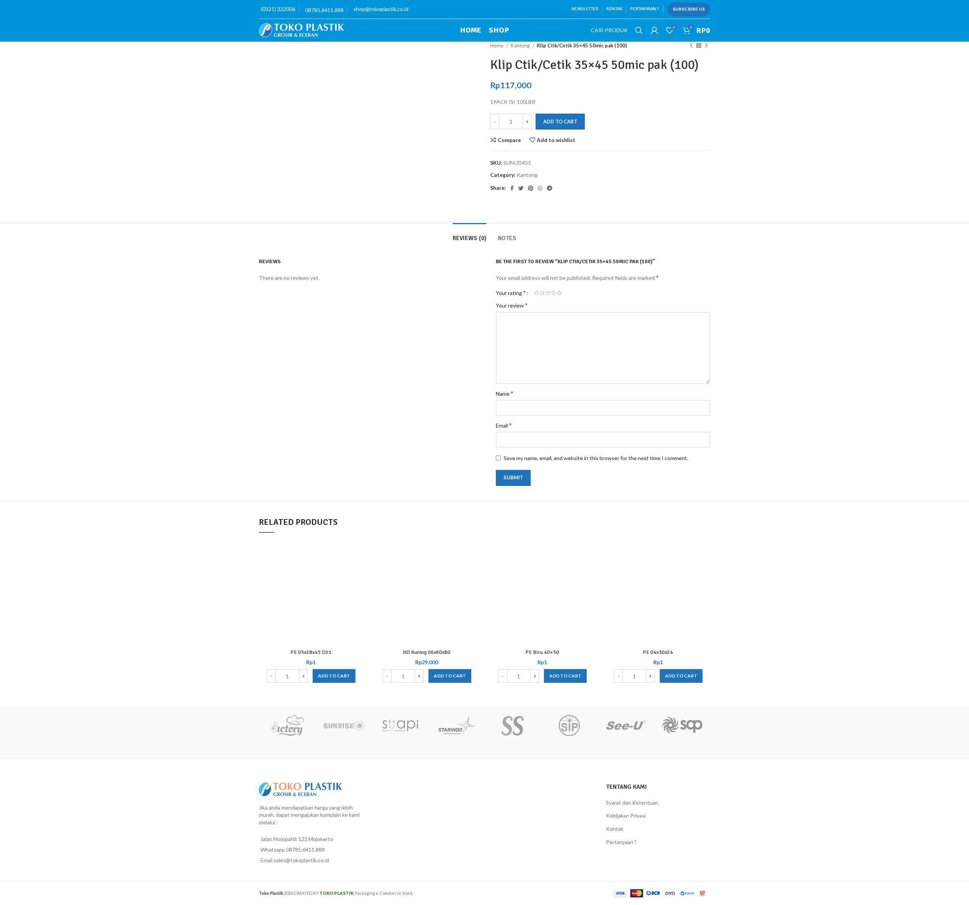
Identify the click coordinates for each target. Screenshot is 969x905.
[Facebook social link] (512, 188)
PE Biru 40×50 (542, 652)
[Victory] (287, 725)
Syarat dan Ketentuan (632, 802)
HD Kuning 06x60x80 (426, 652)
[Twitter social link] (521, 188)
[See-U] (625, 725)
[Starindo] (456, 725)
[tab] (469, 234)
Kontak (614, 828)
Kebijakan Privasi (626, 815)
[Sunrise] (343, 725)
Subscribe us (689, 9)
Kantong (521, 45)
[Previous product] (691, 46)
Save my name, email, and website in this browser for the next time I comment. (596, 458)
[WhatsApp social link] (540, 188)
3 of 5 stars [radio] (548, 292)
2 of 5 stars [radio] (542, 292)
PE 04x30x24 (658, 652)
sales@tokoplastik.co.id (301, 860)
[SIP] (569, 725)
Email (504, 425)
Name (504, 393)
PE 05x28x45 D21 (311, 652)
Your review (512, 305)
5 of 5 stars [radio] (559, 292)
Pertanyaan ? (621, 842)
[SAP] (682, 725)
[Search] (639, 30)
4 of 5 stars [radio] (553, 292)
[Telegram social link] (550, 188)
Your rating (511, 293)
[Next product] (706, 46)
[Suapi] (400, 725)
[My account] (654, 30)
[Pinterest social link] (531, 188)
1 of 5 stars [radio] (536, 292)
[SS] (512, 725)
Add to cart (560, 122)
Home (497, 45)
